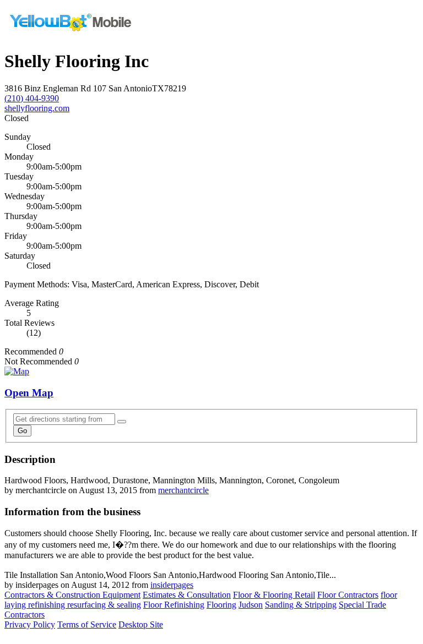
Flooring (221, 604)
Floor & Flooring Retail (274, 594)
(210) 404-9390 (31, 98)
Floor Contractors (347, 594)
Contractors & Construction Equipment (72, 594)
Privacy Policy (29, 624)
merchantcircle (183, 490)
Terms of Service (86, 624)
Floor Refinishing (173, 604)
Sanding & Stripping (301, 604)
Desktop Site (140, 624)
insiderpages (171, 585)
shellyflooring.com (36, 108)
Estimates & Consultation (187, 594)
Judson (250, 604)
